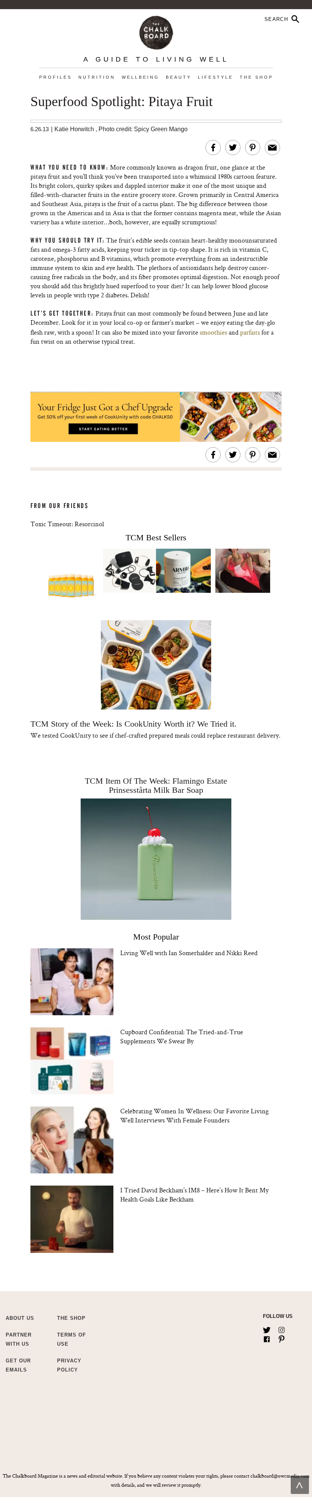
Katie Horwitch (74, 129)
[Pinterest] (281, 1337)
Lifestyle (215, 77)
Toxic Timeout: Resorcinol (67, 523)
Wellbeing (140, 77)
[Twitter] (267, 1328)
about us (20, 1318)
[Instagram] (281, 1328)
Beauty (178, 77)
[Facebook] (267, 1337)
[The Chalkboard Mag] (156, 31)
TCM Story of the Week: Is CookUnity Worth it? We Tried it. (133, 724)
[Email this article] (272, 147)
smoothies (213, 332)
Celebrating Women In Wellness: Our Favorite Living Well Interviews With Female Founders (194, 1115)
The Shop (256, 77)
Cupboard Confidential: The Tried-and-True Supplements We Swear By (181, 1036)
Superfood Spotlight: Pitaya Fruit (121, 102)
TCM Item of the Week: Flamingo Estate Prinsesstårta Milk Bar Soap (156, 785)
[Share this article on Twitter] (233, 147)
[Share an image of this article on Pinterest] (252, 147)
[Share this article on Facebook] (213, 147)
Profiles (55, 77)
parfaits (250, 332)
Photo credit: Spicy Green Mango (143, 129)
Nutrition (96, 77)
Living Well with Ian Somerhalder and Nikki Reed (189, 952)
